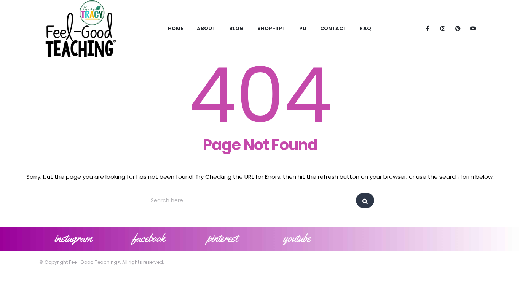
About (206, 28)
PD (302, 28)
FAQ (365, 28)
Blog (236, 28)
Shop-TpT (271, 28)
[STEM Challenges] (80, 28)
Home (175, 28)
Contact (333, 28)
